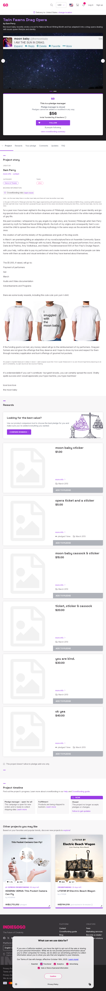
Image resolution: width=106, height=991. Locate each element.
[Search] (51, 5)
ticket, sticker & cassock (73, 606)
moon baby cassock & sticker (77, 553)
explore (66, 830)
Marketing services (94, 931)
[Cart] (77, 5)
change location (65, 12)
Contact (62, 928)
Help (66, 791)
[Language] (71, 5)
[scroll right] (103, 61)
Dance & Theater (11, 183)
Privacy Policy (9, 968)
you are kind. (65, 659)
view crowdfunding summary (53, 131)
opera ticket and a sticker (74, 500)
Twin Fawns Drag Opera (25, 19)
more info (7, 174)
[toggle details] (50, 908)
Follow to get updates (81, 811)
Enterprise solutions (94, 938)
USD (59, 5)
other (40, 183)
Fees (88, 928)
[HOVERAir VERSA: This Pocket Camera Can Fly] (27, 858)
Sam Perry (10, 23)
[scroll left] (3, 61)
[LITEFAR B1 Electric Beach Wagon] (79, 858)
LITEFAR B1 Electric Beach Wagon (76, 890)
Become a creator (94, 935)
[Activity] (83, 5)
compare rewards (19, 432)
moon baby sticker (69, 448)
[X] (8, 938)
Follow (53, 123)
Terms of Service (10, 972)
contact (16, 174)
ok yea (60, 711)
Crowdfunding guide (81, 791)
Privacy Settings (10, 975)
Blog (61, 935)
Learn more (22, 809)
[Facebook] (4, 938)
